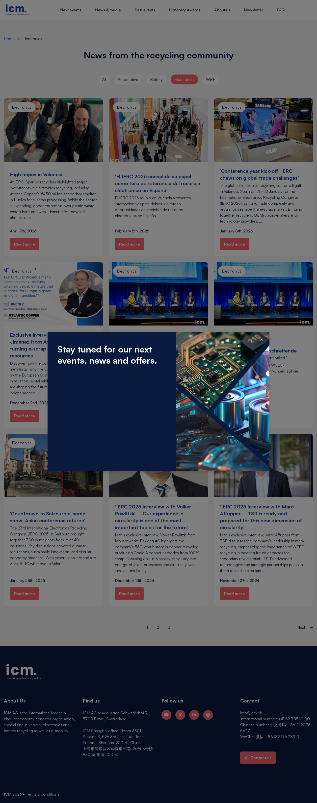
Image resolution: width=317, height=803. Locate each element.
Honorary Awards (184, 9)
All (104, 79)
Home (9, 38)
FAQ (281, 9)
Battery (156, 79)
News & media (108, 9)
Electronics (184, 79)
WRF (210, 79)
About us (222, 9)
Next (301, 627)
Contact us (260, 757)
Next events (70, 9)
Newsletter (253, 9)
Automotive (128, 79)
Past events (145, 9)
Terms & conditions (42, 794)
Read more (24, 244)
